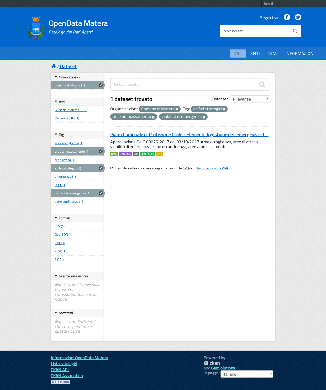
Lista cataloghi (64, 363)
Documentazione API (211, 168)
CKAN (212, 363)
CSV (159, 154)
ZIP (136, 154)
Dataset (68, 66)
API (185, 168)
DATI (238, 53)
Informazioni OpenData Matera (79, 357)
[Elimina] (177, 109)
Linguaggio (211, 372)
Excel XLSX (147, 154)
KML (114, 154)
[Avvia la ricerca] (295, 31)
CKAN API (60, 369)
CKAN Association (67, 375)
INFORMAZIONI (300, 53)
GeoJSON (125, 154)
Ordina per (220, 98)
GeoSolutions (223, 368)
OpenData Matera (78, 26)
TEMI (273, 53)
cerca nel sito (234, 31)
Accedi (268, 3)
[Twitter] (298, 17)
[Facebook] (287, 17)
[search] (262, 84)
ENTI (255, 53)
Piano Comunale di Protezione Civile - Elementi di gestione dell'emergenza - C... (189, 134)
